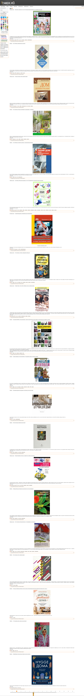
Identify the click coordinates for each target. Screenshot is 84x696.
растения (16, 518)
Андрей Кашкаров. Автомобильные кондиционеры (23, 213)
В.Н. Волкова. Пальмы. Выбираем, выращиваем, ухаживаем (23, 109)
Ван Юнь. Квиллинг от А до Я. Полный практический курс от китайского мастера (28, 9)
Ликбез (11, 43)
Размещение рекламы (4, 39)
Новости (31, 6)
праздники (24, 485)
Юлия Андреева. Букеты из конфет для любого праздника (25, 455)
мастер (27, 282)
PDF (11, 282)
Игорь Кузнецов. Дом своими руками (21, 76)
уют (15, 282)
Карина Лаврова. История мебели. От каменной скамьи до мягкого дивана (25, 356)
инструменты (33, 282)
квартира (24, 282)
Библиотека (20, 6)
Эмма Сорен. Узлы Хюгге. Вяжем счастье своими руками (24, 285)
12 (59, 691)
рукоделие (12, 485)
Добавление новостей (4, 40)
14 (68, 691)
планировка (36, 551)
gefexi (12, 74)
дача (21, 282)
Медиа (11, 6)
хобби (22, 485)
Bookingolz (12, 178)
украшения (30, 485)
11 (55, 691)
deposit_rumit (12, 250)
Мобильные (26, 6)
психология (12, 687)
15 (72, 691)
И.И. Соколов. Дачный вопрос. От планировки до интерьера (25, 521)
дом (17, 282)
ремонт (13, 282)
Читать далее (11, 38)
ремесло (29, 282)
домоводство (23, 518)
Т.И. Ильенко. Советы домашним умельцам (22, 252)
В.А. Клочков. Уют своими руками (18, 554)
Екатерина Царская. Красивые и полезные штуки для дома (23, 390)
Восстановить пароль (3, 13)
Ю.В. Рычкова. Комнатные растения (19, 422)
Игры (7, 6)
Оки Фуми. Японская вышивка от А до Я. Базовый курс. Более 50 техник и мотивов (29, 180)
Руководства (12, 213)
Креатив (15, 6)
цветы (15, 485)
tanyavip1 (12, 354)
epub (20, 687)
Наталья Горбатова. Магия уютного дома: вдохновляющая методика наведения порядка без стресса (30, 588)
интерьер (19, 282)
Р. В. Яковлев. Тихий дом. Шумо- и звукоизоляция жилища (23, 142)
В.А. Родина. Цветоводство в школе (19, 43)
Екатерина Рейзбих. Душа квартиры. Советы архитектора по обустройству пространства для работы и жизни (31, 319)
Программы (3, 6)
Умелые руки (12, 9)
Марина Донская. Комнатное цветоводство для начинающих (23, 488)
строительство (22, 551)
